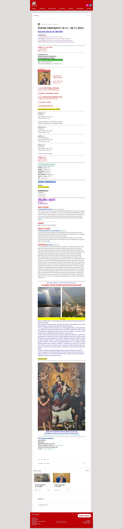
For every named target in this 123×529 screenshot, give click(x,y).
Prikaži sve (87, 470)
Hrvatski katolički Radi (36, 523)
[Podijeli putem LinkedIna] (44, 459)
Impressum (88, 520)
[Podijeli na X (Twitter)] (41, 459)
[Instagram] (87, 5)
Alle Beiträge (36, 15)
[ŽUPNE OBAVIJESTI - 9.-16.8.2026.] (61, 478)
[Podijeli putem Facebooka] (38, 459)
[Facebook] (90, 5)
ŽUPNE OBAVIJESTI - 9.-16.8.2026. (60, 485)
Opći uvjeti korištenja (87, 521)
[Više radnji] (84, 24)
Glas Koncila (34, 520)
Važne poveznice (35, 514)
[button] (88, 15)
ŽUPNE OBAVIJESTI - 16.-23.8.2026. (40, 485)
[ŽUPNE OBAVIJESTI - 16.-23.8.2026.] (42, 478)
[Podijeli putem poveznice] (47, 459)
